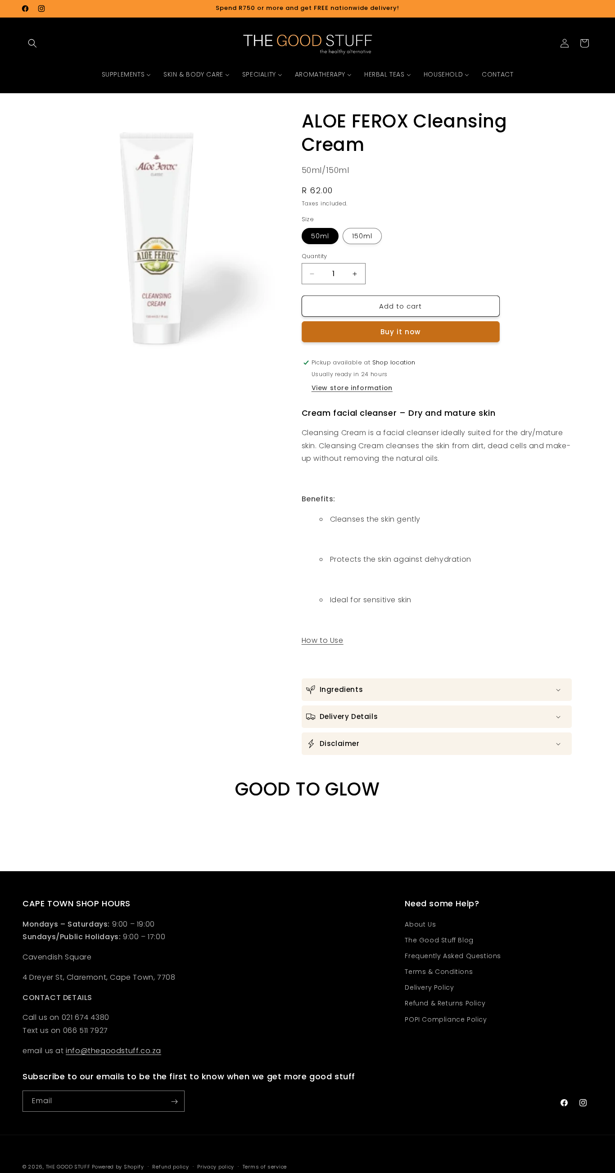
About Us (420, 924)
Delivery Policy (429, 987)
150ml (362, 236)
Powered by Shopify (118, 1166)
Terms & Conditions (439, 971)
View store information (352, 387)
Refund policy (170, 1166)
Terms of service (265, 1166)
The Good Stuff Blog (439, 940)
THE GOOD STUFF (68, 1166)
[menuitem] (126, 74)
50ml (320, 236)
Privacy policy (215, 1166)
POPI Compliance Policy (446, 1019)
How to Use (323, 640)
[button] (32, 43)
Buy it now (400, 331)
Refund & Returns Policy (445, 1003)
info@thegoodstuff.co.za (113, 1051)
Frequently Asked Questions (453, 955)
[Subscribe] (174, 1101)
